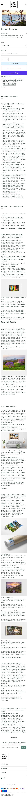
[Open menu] (3, 4)
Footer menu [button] (4, 764)
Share (4, 87)
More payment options (7, 76)
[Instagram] (4, 778)
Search (18, 793)
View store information (9, 84)
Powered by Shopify (7, 795)
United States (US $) (9, 784)
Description (4, 33)
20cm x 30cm (6, 45)
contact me (18, 219)
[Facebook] (1, 778)
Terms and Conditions (7, 794)
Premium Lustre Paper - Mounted (11, 53)
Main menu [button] (4, 768)
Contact (23, 793)
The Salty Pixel (7, 793)
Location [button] (3, 772)
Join (23, 747)
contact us (19, 198)
